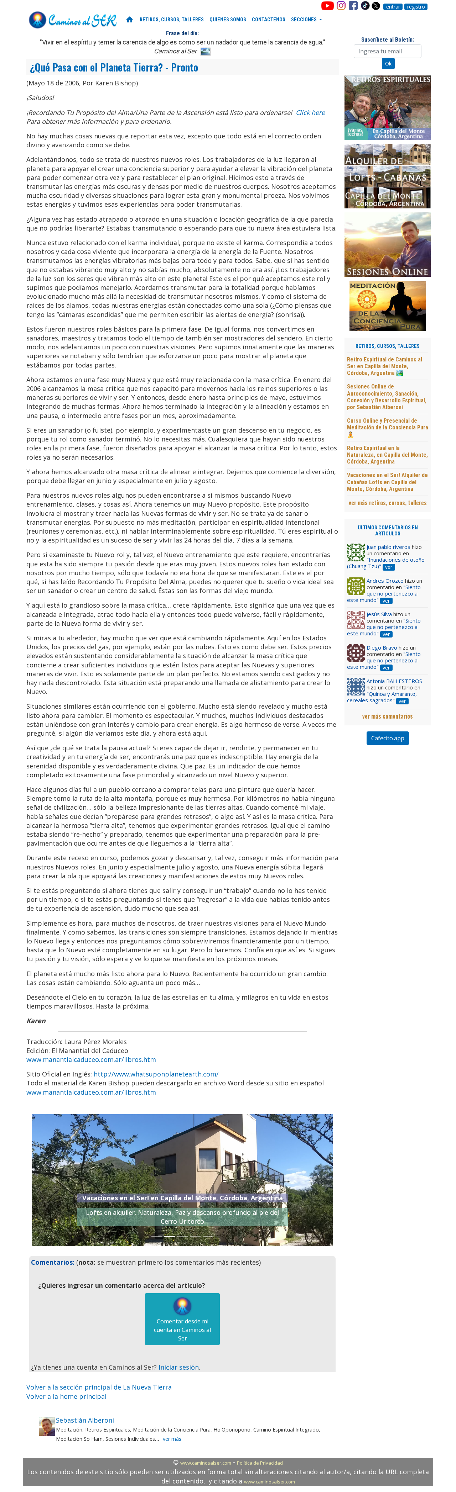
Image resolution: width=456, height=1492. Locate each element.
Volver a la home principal (66, 1396)
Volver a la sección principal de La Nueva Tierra (99, 1387)
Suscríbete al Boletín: (387, 39)
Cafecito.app (387, 738)
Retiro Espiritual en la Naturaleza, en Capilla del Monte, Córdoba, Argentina (387, 455)
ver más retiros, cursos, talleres (388, 502)
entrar (393, 7)
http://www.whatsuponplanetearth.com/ (156, 1074)
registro (416, 7)
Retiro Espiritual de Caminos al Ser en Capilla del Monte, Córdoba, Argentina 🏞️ (384, 366)
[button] (54, 1180)
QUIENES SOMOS (227, 20)
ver (388, 567)
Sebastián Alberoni (85, 1420)
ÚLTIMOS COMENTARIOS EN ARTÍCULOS (388, 531)
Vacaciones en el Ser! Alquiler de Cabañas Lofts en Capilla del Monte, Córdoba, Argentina (387, 482)
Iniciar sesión (179, 1367)
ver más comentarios (387, 716)
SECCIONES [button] (304, 20)
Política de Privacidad (260, 1463)
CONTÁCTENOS (268, 20)
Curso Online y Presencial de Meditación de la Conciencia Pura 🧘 (387, 427)
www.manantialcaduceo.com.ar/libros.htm (91, 1059)
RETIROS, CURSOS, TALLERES (172, 20)
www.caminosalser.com (205, 1463)
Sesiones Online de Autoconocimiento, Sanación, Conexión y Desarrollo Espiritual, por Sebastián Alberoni (386, 397)
